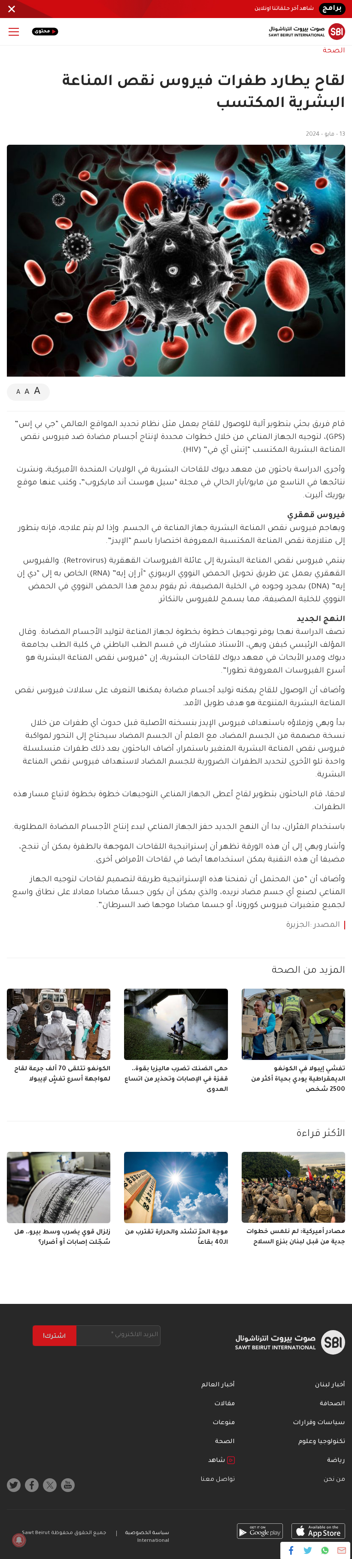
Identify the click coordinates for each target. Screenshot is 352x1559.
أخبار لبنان (330, 1385)
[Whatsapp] (324, 1550)
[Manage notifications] (19, 1540)
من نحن (334, 1480)
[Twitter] (308, 1550)
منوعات (223, 1423)
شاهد (217, 1461)
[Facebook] (291, 1550)
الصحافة (332, 1404)
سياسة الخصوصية (147, 1533)
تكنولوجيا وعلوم (321, 1442)
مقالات (224, 1404)
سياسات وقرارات (319, 1423)
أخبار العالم (218, 1385)
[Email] (341, 1550)
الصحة (334, 51)
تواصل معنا (217, 1480)
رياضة (336, 1461)
